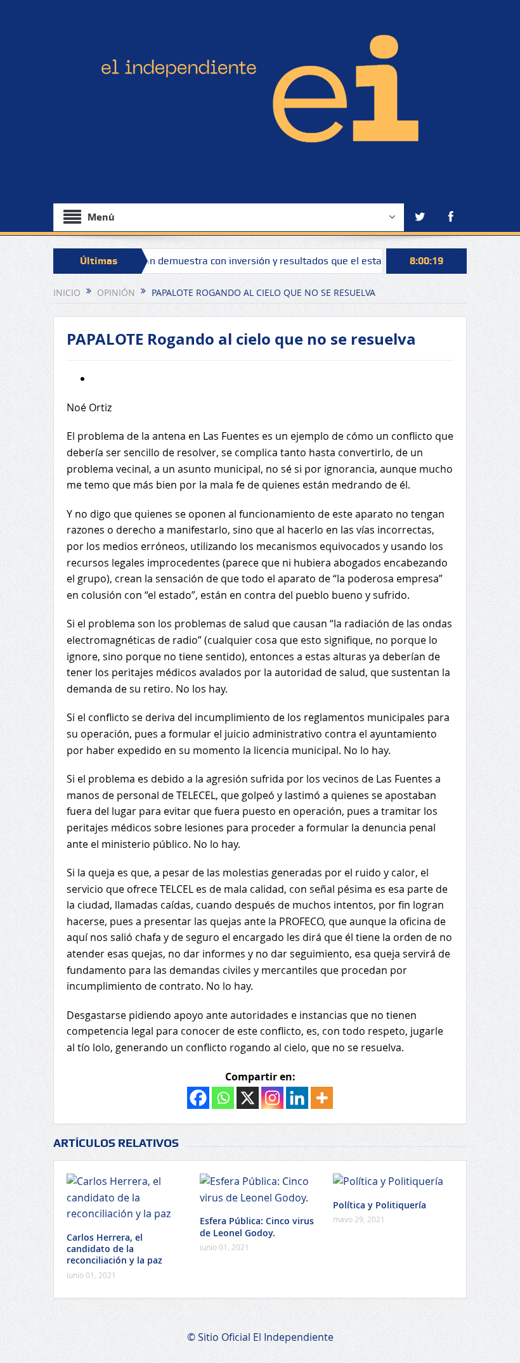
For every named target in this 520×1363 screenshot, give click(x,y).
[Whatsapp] (223, 1098)
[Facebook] (198, 1098)
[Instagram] (272, 1098)
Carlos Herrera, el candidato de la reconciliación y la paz (114, 1248)
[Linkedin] (297, 1098)
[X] (248, 1098)
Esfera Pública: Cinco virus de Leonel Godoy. (257, 1226)
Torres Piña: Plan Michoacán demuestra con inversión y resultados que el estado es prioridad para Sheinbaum (257, 261)
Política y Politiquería (379, 1205)
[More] (322, 1098)
